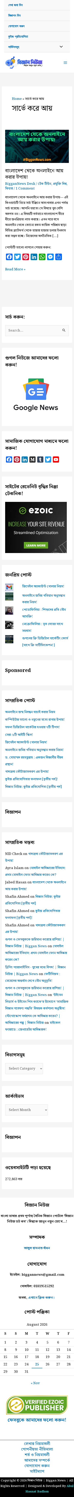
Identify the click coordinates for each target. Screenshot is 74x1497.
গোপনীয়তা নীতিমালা (37, 1449)
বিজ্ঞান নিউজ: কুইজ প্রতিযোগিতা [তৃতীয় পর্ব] (33, 786)
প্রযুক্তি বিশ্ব (60, 183)
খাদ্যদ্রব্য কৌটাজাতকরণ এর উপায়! (27, 771)
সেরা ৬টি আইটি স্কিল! (19, 734)
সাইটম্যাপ (37, 1471)
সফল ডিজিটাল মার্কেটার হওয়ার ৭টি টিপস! (32, 727)
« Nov (35, 1383)
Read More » (15, 269)
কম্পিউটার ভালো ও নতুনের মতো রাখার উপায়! (35, 719)
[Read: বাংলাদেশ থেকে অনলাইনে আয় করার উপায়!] (37, 146)
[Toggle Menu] (60, 47)
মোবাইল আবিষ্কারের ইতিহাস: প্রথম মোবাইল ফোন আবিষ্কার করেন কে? (36, 953)
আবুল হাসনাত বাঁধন (37, 1248)
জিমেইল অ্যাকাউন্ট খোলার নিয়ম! (43, 586)
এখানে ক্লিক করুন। (41, 1297)
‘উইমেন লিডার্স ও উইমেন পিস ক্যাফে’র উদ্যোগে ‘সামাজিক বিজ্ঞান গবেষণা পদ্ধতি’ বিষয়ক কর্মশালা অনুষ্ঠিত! (36, 1001)
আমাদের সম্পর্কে (37, 1460)
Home (17, 99)
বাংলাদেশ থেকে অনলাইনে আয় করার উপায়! (34, 174)
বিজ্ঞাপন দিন (14, 15)
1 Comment (25, 188)
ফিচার (9, 188)
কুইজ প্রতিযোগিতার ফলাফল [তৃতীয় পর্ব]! (31, 779)
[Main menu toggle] (65, 62)
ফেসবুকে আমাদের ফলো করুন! (37, 1420)
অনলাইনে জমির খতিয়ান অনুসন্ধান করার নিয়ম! (34, 750)
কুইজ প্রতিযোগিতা (18, 36)
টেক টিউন (44, 183)
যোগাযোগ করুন (16, 26)
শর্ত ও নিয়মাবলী (37, 1455)
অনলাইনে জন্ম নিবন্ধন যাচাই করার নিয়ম (30, 712)
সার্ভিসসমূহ (13, 47)
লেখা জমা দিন (15, 5)
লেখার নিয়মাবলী (37, 1444)
